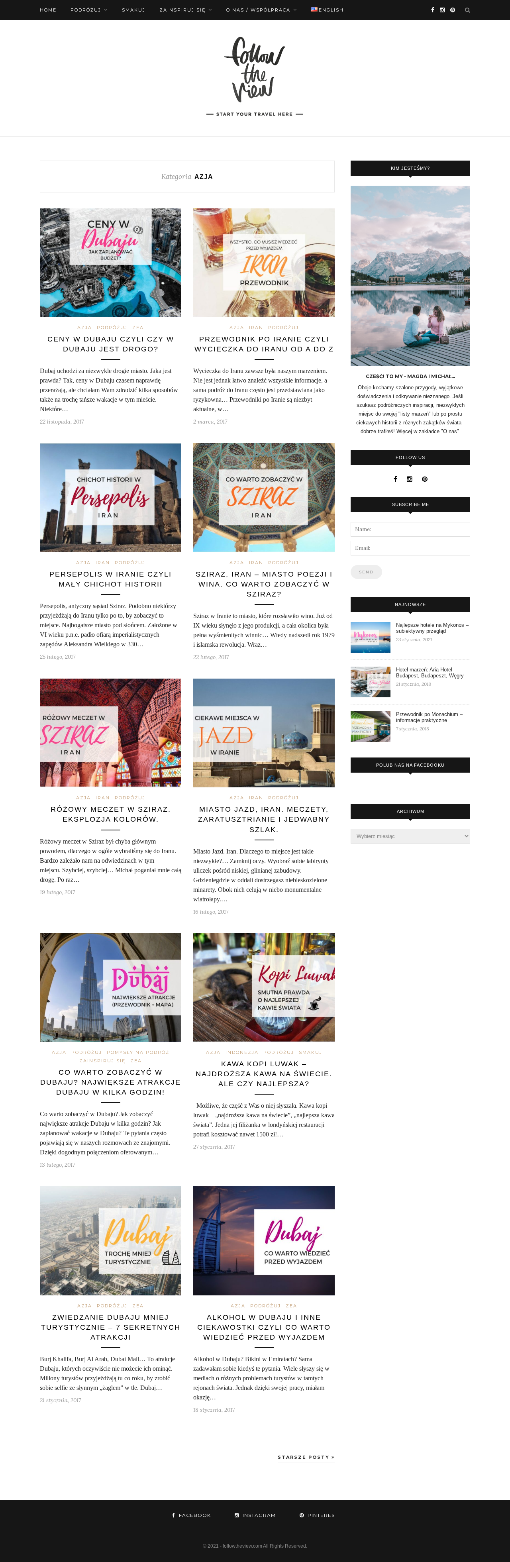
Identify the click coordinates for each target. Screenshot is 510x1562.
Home (48, 10)
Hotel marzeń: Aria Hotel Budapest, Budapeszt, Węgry (430, 673)
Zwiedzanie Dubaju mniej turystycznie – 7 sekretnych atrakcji (110, 1327)
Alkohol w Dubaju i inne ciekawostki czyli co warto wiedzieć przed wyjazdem (264, 1327)
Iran (256, 327)
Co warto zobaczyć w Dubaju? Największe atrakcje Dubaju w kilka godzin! (110, 1082)
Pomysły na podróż (138, 1052)
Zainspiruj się (182, 10)
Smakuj (133, 10)
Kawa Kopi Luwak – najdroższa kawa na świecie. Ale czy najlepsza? (264, 1074)
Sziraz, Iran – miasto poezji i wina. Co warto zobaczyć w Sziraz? (264, 584)
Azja (84, 327)
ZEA (138, 327)
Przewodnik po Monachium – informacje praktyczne (429, 717)
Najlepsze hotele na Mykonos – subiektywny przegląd (432, 628)
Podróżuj (86, 10)
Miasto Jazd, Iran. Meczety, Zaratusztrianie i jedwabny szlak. (264, 819)
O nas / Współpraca (258, 10)
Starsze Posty (305, 1457)
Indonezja (242, 1052)
